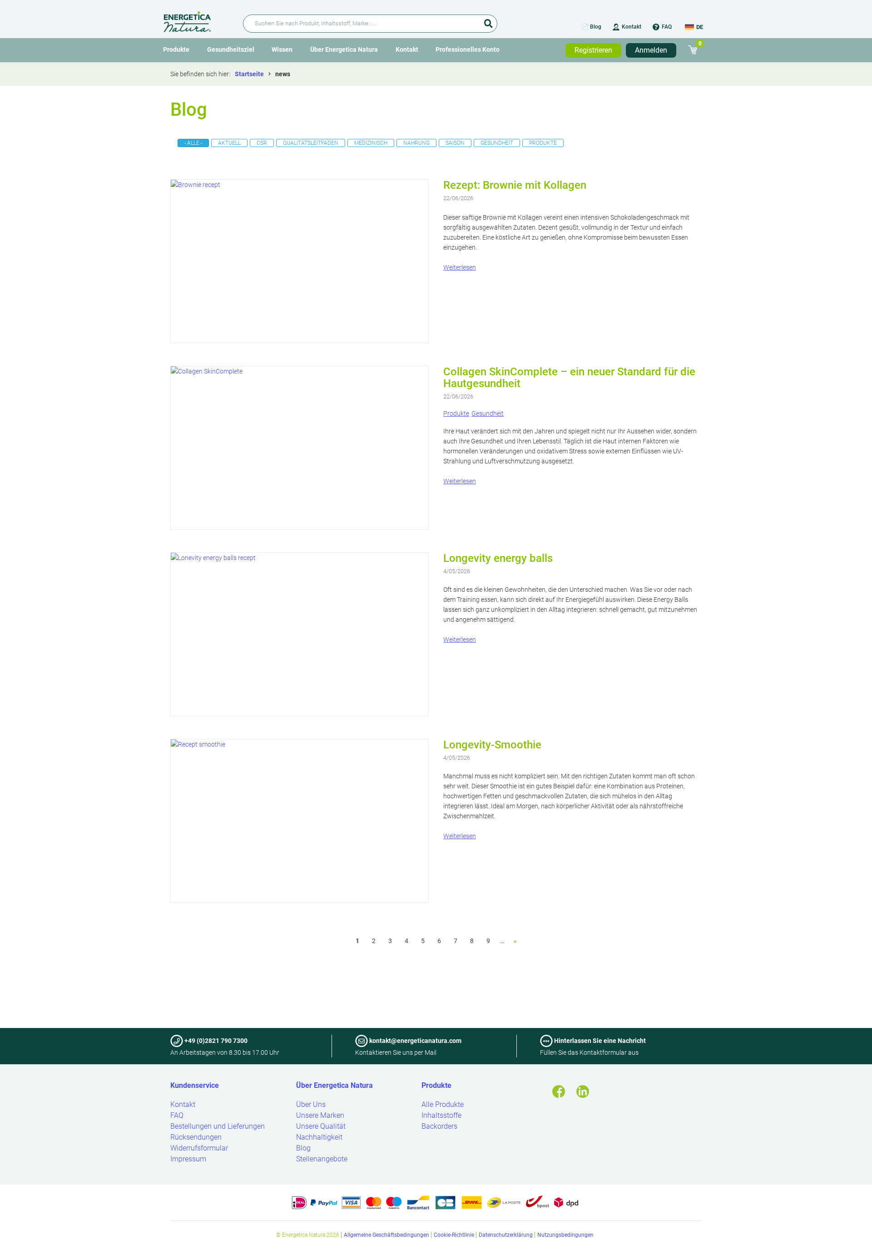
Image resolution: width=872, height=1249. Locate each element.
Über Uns (311, 1104)
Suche (488, 20)
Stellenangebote (321, 1159)
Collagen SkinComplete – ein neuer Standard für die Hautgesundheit (569, 377)
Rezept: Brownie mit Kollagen (514, 185)
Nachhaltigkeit (319, 1137)
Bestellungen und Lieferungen (217, 1126)
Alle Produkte (442, 1104)
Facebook (558, 1091)
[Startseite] (198, 20)
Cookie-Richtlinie (454, 1235)
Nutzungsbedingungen (565, 1235)
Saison (455, 143)
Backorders (439, 1126)
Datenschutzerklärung (506, 1235)
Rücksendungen (196, 1137)
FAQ (667, 27)
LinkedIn (582, 1091)
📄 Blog (591, 27)
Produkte (176, 49)
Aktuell (229, 143)
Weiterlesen (459, 267)
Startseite (249, 74)
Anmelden (651, 50)
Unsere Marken (320, 1115)
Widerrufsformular (199, 1148)
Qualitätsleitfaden (310, 143)
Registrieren (593, 50)
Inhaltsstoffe (441, 1115)
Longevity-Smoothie (492, 744)
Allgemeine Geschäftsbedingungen (386, 1235)
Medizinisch (370, 143)
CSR (262, 143)
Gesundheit (497, 143)
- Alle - (193, 143)
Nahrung (416, 143)
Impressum (188, 1159)
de (699, 27)
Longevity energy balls (498, 558)
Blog (303, 1148)
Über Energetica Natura (344, 49)
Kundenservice (194, 1085)
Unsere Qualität (321, 1126)
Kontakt (631, 27)
